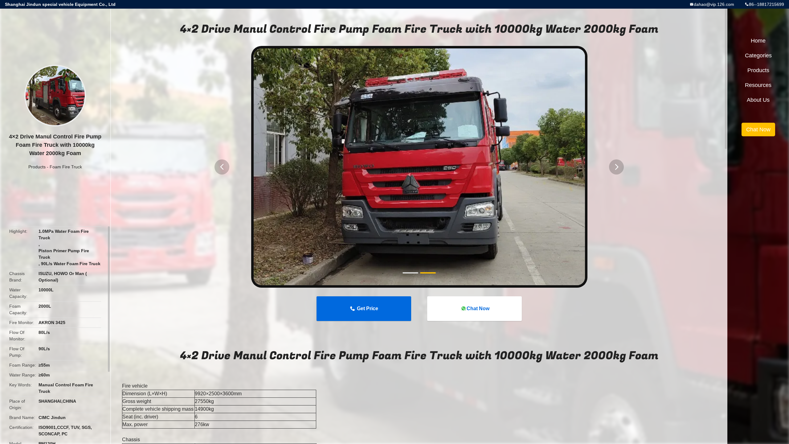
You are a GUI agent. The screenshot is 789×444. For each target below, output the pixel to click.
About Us (758, 100)
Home (758, 41)
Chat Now (478, 308)
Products (37, 166)
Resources (758, 85)
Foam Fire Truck (66, 166)
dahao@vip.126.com (714, 4)
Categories (758, 55)
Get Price (367, 308)
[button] (222, 167)
